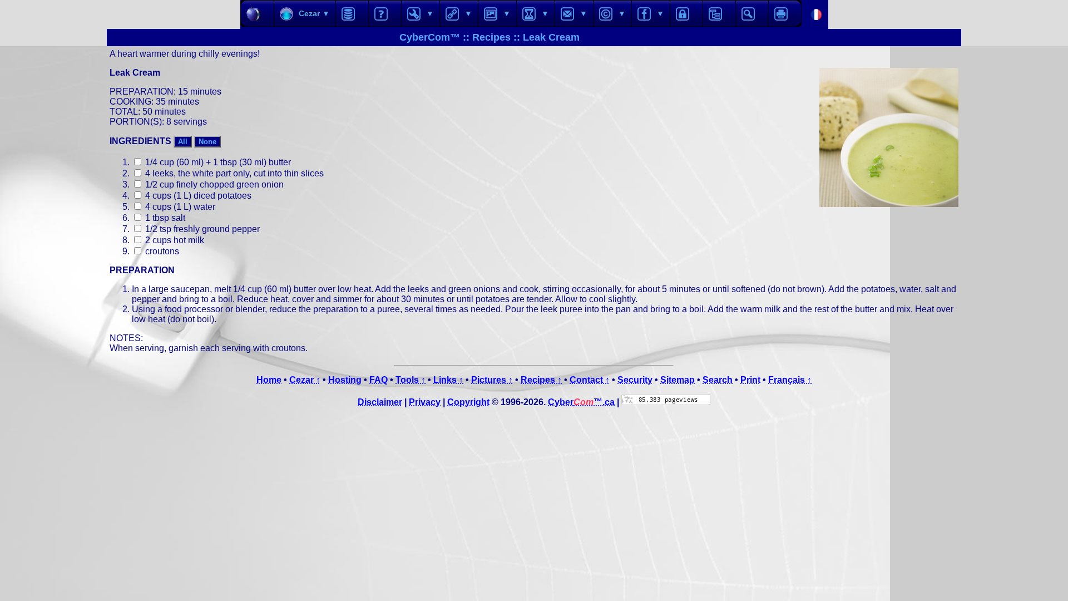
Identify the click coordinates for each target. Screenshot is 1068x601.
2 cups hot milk (173, 240)
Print (750, 380)
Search (718, 380)
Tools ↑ (410, 380)
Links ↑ (448, 380)
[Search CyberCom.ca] (752, 13)
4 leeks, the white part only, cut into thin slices (233, 173)
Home (268, 380)
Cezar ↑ (304, 380)
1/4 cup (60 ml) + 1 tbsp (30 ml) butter (217, 162)
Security (634, 380)
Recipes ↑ (541, 380)
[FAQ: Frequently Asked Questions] (385, 13)
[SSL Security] (686, 13)
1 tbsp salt (164, 218)
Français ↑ (790, 380)
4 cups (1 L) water (179, 206)
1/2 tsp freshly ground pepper (201, 229)
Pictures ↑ (492, 380)
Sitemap (677, 380)
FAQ (378, 380)
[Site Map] (719, 13)
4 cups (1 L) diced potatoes (197, 195)
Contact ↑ (590, 380)
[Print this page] (785, 13)
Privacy (425, 402)
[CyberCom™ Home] (257, 13)
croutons (161, 251)
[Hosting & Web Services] (352, 13)
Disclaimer (380, 402)
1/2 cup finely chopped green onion (213, 184)
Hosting (345, 380)
